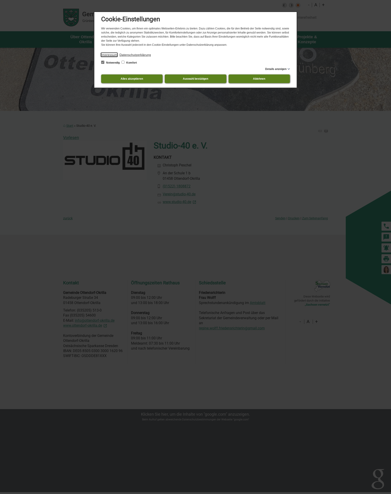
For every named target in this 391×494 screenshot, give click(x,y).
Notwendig (112, 62)
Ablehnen (259, 78)
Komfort (131, 62)
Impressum (109, 55)
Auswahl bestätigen (195, 78)
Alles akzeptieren (132, 78)
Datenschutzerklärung (135, 55)
